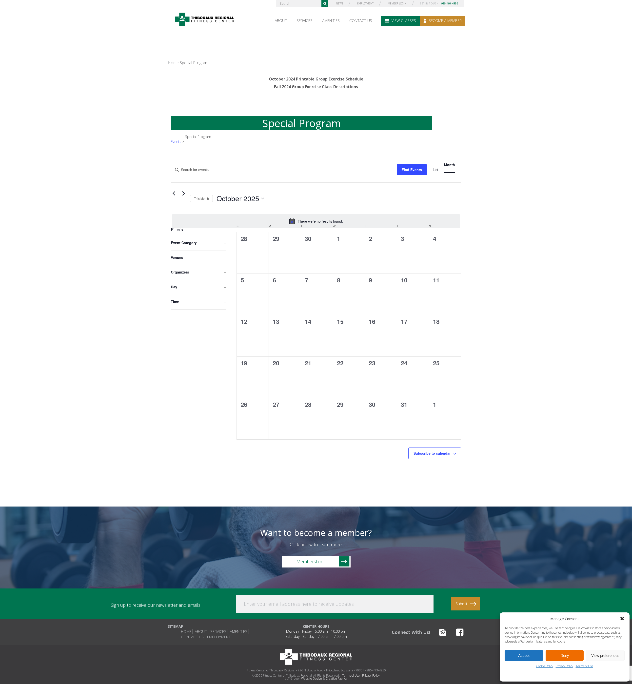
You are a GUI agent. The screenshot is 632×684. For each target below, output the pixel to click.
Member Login (397, 3)
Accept (524, 655)
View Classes (403, 20)
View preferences (605, 655)
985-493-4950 (449, 3)
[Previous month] (174, 193)
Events (176, 141)
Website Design (311, 678)
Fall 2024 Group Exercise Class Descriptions (316, 87)
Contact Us (360, 20)
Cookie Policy (544, 666)
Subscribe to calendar (432, 453)
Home (173, 62)
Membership (309, 562)
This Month (201, 198)
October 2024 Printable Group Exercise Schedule (316, 79)
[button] (622, 618)
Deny (564, 655)
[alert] (316, 221)
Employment (365, 3)
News (339, 3)
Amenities (331, 20)
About (281, 20)
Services (304, 20)
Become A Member (445, 20)
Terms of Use (584, 666)
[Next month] (183, 193)
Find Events (412, 169)
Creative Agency (336, 678)
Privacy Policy (564, 666)
